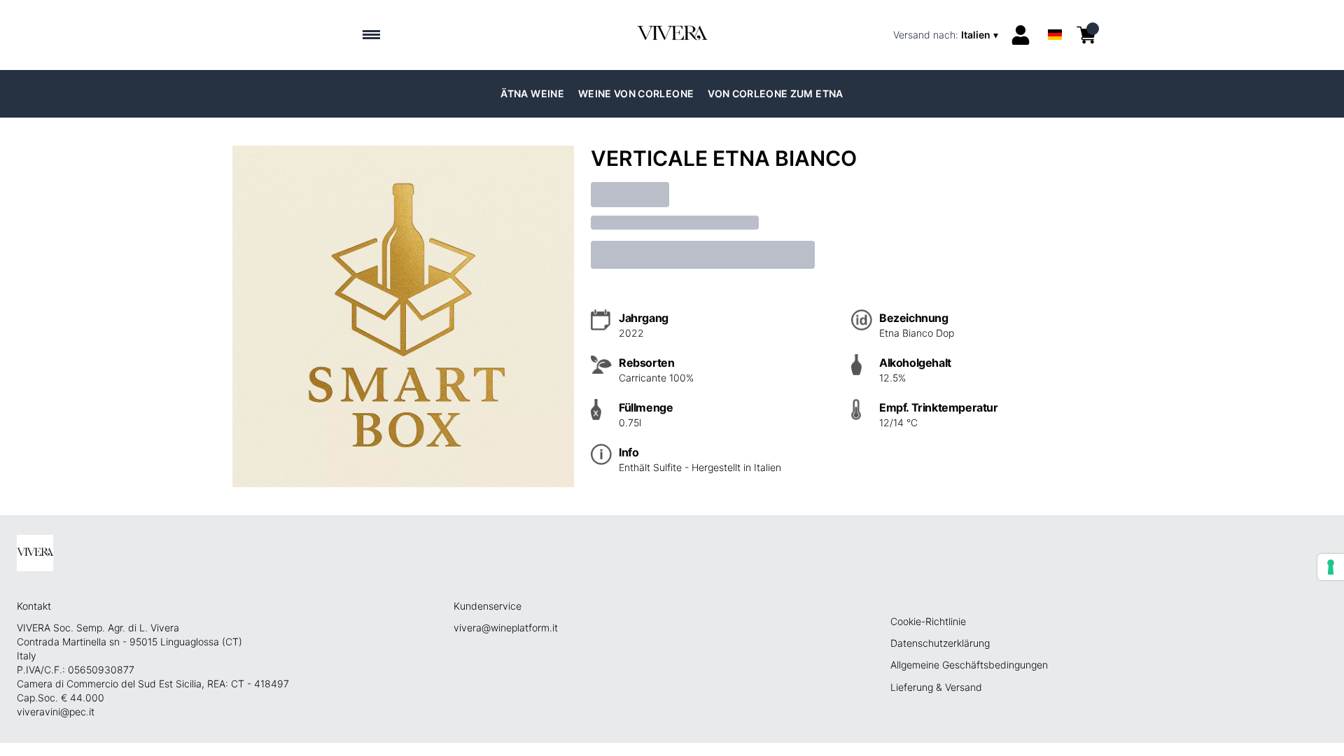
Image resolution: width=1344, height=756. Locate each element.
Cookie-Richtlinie (928, 621)
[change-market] (947, 35)
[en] (1054, 16)
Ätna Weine (532, 93)
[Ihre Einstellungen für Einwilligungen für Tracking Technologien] (1330, 567)
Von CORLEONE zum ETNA (775, 93)
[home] (671, 35)
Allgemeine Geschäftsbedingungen (969, 665)
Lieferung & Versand (936, 687)
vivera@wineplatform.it (506, 628)
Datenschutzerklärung (940, 643)
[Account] (1020, 35)
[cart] (1086, 35)
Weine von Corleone (636, 93)
